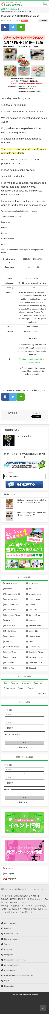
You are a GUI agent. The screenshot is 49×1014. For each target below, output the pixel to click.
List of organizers (11, 939)
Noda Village (10, 631)
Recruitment (10, 688)
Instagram (8, 955)
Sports (22, 688)
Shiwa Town (10, 668)
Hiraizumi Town (35, 626)
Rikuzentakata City (13, 594)
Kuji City (32, 620)
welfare (33, 688)
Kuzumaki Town (11, 599)
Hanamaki (9, 663)
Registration (9, 986)
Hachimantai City (36, 657)
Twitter (7, 944)
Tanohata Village (12, 647)
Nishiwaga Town (35, 663)
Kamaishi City (10, 610)
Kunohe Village (11, 605)
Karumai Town (34, 615)
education (27, 683)
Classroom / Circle (11, 934)
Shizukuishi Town (36, 652)
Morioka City (10, 636)
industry (39, 683)
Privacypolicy (9, 970)
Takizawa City (34, 647)
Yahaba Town (34, 636)
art (7, 683)
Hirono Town (10, 626)
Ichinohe (8, 589)
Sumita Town (10, 652)
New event (8, 928)
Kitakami (13, 9)
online (7, 620)
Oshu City (33, 610)
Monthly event (10, 923)
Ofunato (32, 605)
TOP (5, 9)
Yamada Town (11, 583)
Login (6, 981)
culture (15, 683)
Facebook (8, 949)
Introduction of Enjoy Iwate (15, 960)
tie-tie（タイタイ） (25, 436)
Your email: (8, 472)
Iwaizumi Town (35, 594)
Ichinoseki (33, 589)
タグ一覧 (42, 694)
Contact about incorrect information (18, 975)
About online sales (11, 965)
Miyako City (33, 631)
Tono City (9, 642)
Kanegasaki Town (12, 615)
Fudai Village (10, 657)
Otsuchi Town (34, 599)
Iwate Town (33, 583)
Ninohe (31, 642)
